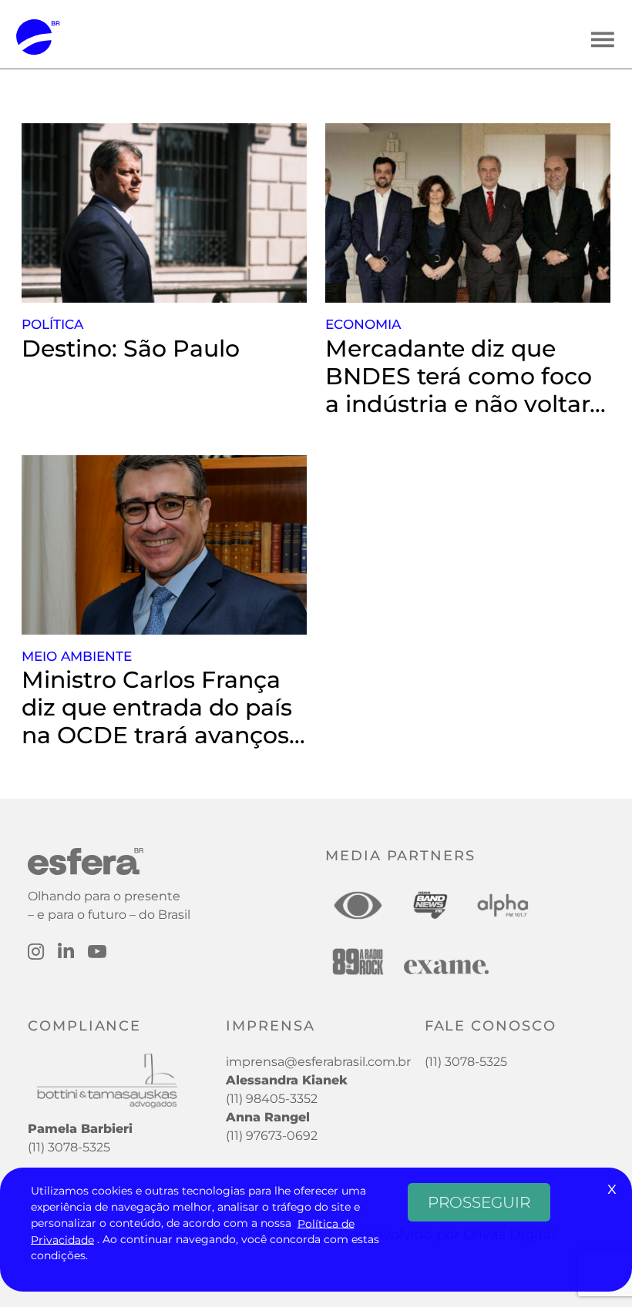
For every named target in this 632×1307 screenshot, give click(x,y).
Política (52, 324)
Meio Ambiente (77, 656)
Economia (363, 324)
